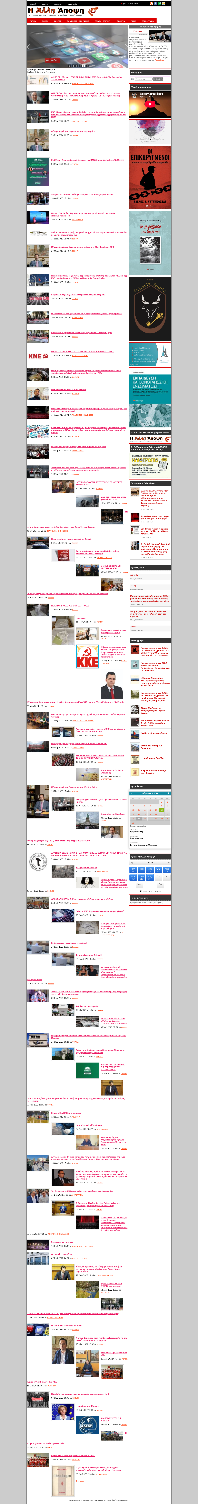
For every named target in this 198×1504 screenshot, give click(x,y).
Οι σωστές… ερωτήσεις (62, 1254)
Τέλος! (133, 585)
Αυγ (150, 877)
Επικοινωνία (72, 4)
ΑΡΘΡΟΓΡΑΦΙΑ (148, 21)
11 (139, 810)
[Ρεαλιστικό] (159, 42)
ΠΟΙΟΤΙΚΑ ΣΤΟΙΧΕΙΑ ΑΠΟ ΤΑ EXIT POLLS (70, 606)
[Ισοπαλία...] (63, 645)
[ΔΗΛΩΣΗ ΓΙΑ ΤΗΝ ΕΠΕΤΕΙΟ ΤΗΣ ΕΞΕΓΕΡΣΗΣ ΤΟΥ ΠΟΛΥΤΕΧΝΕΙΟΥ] (87, 1078)
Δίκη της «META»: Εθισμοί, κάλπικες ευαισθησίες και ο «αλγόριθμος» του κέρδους (148, 613)
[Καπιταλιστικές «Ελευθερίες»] (63, 1135)
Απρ (158, 870)
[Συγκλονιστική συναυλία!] (38, 1249)
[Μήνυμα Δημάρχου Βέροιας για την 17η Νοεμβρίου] (38, 818)
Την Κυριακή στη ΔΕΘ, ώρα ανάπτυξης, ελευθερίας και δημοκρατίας (82, 1191)
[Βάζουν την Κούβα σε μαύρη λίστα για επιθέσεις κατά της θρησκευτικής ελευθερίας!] (63, 1060)
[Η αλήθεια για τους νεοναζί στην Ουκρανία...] (112, 1440)
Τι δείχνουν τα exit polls (87, 1006)
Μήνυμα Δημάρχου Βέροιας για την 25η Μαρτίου (73, 131)
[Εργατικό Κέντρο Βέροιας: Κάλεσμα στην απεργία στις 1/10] (38, 305)
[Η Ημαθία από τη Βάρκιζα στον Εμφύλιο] (135, 776)
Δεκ (160, 884)
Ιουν (133, 877)
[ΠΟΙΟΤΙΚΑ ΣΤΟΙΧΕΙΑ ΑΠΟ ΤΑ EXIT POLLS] (38, 616)
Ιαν (133, 870)
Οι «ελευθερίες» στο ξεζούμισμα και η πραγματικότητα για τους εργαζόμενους (86, 314)
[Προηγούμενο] (132, 793)
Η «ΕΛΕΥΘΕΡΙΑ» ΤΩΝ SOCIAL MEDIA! (68, 390)
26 (145, 818)
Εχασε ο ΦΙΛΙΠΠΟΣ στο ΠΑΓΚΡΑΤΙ (42, 1382)
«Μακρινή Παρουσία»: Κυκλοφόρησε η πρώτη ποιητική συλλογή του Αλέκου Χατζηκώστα (155, 682)
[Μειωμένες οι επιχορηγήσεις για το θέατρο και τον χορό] (135, 521)
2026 (150, 862)
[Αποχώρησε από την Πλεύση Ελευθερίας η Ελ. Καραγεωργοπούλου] (38, 204)
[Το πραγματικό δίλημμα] (63, 877)
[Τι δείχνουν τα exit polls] (63, 1015)
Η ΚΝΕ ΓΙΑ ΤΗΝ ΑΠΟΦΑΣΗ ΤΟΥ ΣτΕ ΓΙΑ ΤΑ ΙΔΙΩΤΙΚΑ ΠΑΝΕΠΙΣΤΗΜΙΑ (82, 352)
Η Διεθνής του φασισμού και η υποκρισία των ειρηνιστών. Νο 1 (80, 1394)
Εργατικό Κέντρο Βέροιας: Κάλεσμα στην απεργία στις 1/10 (78, 295)
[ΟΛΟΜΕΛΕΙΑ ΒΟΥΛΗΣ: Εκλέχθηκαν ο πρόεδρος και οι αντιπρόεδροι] (38, 909)
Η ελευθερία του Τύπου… (87, 1406)
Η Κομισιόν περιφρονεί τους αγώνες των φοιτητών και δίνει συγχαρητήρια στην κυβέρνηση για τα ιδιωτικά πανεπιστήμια (113, 652)
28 (156, 818)
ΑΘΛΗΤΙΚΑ (121, 21)
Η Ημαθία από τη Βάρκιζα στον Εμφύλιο (153, 771)
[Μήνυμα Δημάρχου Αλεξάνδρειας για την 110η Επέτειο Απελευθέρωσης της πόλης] (87, 1149)
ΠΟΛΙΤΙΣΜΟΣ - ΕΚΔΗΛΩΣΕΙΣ (78, 21)
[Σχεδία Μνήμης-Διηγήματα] (135, 739)
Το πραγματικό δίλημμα (86, 867)
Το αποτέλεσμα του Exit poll (89, 955)
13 (150, 810)
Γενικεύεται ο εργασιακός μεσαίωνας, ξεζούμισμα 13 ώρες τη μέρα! (81, 333)
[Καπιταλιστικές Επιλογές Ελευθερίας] (87, 780)
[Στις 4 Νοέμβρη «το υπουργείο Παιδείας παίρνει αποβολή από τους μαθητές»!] (63, 561)
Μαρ (150, 870)
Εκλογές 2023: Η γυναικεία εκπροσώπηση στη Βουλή (100, 911)
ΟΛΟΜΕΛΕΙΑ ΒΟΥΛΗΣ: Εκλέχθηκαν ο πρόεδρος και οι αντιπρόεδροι (82, 899)
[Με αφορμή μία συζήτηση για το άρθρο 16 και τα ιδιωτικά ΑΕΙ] (38, 752)
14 (156, 810)
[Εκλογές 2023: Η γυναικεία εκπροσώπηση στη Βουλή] (63, 922)
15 (162, 810)
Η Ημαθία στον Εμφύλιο (152, 758)
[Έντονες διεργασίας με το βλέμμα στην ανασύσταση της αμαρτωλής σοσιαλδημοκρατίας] (112, 590)
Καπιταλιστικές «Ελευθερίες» (89, 1125)
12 (145, 810)
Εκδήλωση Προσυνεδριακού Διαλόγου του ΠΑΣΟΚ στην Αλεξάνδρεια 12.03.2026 (87, 160)
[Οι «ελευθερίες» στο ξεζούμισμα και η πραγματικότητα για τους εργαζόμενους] (38, 324)
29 (162, 818)
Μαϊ (167, 870)
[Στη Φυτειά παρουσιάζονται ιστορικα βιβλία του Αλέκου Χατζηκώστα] (135, 534)
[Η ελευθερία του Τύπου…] (63, 1420)
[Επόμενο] (169, 793)
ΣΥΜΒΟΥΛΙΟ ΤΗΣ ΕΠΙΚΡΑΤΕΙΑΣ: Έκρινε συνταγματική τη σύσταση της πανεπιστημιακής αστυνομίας (73, 1314)
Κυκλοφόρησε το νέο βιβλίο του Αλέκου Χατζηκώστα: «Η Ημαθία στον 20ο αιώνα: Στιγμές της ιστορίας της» (154, 697)
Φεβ (141, 870)
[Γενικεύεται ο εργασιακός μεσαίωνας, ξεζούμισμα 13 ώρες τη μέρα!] (38, 343)
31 (133, 823)
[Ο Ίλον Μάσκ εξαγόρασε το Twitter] (38, 1336)
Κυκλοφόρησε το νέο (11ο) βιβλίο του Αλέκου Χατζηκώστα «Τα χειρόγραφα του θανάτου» (155, 667)
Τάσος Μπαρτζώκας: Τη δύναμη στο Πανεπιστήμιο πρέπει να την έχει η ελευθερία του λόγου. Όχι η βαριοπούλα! (99, 1268)
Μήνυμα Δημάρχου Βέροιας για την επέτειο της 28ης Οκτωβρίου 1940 (82, 247)
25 (139, 818)
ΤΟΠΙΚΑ (33, 21)
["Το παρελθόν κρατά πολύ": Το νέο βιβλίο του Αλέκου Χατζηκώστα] (135, 726)
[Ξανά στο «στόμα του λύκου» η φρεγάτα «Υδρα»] (87, 507)
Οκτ (167, 876)
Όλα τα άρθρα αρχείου (151, 891)
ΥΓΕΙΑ (133, 21)
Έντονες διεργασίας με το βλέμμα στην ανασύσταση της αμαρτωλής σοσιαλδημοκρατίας (67, 594)
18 (139, 814)
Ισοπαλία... (81, 618)
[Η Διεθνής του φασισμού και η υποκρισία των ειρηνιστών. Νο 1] (38, 1408)
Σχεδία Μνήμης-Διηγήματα (154, 733)
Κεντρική (33, 4)
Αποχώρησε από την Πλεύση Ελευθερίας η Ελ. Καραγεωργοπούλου (82, 194)
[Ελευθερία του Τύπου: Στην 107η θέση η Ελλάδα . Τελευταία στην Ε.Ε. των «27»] (87, 1027)
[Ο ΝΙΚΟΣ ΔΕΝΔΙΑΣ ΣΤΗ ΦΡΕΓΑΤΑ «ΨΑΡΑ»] (87, 576)
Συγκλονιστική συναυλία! (62, 1242)
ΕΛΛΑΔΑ (45, 21)
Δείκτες (133, 627)
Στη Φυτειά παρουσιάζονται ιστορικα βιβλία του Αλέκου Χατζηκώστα (154, 531)
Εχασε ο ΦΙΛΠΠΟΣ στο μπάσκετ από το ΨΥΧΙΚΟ (73, 1456)
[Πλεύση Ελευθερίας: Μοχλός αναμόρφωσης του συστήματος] (38, 459)
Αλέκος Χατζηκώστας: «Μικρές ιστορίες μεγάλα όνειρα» (153, 710)
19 (145, 814)
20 (150, 814)
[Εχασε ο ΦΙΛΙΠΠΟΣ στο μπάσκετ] (38, 1123)
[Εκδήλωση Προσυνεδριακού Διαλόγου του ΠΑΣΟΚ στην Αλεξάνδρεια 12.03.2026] (38, 185)
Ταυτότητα (45, 4)
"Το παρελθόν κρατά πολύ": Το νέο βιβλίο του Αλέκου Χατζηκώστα (155, 723)
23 (167, 814)
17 (133, 814)
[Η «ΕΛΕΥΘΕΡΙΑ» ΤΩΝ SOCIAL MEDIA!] (38, 400)
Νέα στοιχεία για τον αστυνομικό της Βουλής (71, 539)
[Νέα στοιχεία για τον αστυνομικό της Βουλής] (38, 549)
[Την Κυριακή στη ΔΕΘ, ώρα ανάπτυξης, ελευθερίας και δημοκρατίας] (38, 1203)
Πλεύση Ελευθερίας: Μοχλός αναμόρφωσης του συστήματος (78, 447)
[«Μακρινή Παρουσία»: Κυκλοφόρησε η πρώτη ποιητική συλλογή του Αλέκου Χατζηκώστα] (135, 684)
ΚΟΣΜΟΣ (57, 21)
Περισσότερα (159, 60)
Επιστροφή (80, 1481)
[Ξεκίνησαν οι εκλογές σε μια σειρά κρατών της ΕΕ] (87, 640)
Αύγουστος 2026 (150, 793)
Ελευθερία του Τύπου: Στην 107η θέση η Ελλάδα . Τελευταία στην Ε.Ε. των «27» (114, 1021)
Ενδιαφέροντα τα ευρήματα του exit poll (69, 943)
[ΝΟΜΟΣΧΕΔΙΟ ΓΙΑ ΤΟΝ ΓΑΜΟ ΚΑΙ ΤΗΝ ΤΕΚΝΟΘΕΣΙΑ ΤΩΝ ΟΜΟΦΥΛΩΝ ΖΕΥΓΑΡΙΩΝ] (63, 766)
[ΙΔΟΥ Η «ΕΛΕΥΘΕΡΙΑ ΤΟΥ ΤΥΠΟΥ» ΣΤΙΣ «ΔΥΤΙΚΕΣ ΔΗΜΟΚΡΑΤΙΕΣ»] (63, 492)
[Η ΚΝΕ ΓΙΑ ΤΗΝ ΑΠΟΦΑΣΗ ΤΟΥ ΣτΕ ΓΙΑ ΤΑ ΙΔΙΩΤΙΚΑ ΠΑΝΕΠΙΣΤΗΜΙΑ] (38, 362)
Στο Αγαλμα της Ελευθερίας (113, 814)
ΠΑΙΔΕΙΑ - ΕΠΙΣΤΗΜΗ (103, 21)
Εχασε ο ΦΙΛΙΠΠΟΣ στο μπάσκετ (66, 1113)
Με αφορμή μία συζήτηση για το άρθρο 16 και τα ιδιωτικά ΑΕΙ (79, 744)
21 (156, 814)
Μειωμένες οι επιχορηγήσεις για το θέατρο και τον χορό (155, 517)
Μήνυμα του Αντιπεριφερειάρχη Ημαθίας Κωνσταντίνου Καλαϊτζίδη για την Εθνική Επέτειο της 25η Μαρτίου (76, 702)
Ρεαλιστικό (137, 31)
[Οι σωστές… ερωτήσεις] (38, 1264)
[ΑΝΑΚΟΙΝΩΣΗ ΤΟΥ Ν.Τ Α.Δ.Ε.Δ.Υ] (87, 1434)
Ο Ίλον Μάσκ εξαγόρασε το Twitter (66, 1326)
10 (133, 810)
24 (133, 818)
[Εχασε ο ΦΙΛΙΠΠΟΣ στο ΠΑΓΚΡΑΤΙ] (112, 1379)
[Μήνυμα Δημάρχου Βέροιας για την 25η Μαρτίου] (38, 151)
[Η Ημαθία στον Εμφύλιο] (135, 764)
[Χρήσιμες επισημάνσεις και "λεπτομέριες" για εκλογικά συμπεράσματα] (87, 933)
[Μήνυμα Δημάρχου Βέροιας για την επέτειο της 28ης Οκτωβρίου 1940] (38, 267)
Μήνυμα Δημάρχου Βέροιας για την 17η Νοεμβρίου (74, 787)
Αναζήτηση (58, 4)
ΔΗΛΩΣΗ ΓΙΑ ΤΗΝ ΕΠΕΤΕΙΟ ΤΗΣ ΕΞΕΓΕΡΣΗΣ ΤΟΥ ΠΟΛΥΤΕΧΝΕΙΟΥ (113, 1067)
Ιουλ (141, 877)
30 (167, 818)
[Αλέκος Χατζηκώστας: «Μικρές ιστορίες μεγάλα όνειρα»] (135, 714)
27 (150, 818)
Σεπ (158, 876)
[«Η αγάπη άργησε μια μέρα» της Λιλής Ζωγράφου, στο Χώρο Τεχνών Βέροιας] (112, 524)
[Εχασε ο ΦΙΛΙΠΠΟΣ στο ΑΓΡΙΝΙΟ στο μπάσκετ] (87, 1298)
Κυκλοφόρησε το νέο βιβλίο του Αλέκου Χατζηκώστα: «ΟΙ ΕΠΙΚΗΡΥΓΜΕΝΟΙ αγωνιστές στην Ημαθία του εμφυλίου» (155, 651)
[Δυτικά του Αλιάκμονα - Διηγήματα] (135, 751)
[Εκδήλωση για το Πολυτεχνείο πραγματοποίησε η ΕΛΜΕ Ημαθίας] (63, 810)
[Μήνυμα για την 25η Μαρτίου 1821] (87, 1376)
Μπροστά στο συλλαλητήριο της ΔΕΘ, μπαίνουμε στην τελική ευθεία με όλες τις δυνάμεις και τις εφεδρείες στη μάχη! (149, 598)
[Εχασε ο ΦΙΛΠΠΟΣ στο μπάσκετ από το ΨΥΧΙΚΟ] (38, 1467)
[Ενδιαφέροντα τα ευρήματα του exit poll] (38, 954)
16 (167, 810)
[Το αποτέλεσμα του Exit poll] (63, 966)
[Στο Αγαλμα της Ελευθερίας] (87, 828)
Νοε (139, 884)
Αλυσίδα (134, 575)
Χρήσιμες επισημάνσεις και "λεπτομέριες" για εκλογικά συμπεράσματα (113, 925)
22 (162, 814)
